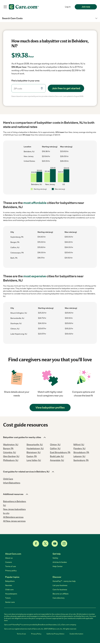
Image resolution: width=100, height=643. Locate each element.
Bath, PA (13, 258)
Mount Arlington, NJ (18, 313)
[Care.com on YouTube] (55, 543)
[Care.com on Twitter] (45, 543)
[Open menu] (5, 7)
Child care (9, 589)
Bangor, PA (14, 242)
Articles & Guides (60, 562)
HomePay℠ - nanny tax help (64, 581)
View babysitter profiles (50, 407)
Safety (55, 558)
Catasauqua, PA (17, 253)
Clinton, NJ (14, 329)
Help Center (58, 566)
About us (9, 558)
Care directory (58, 598)
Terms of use (10, 566)
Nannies (8, 585)
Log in (68, 7)
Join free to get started (66, 88)
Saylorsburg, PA (16, 237)
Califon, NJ (14, 247)
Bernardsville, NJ (17, 318)
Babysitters (10, 581)
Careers (8, 562)
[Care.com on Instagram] (64, 543)
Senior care (10, 602)
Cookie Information (76, 634)
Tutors (8, 598)
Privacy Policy (36, 634)
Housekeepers (11, 594)
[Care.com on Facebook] (36, 543)
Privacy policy (11, 570)
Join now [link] (86, 7)
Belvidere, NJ (29, 151)
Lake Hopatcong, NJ (18, 334)
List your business (60, 585)
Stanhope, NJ (16, 323)
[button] (50, 18)
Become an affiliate (60, 594)
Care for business (60, 589)
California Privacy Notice (55, 634)
